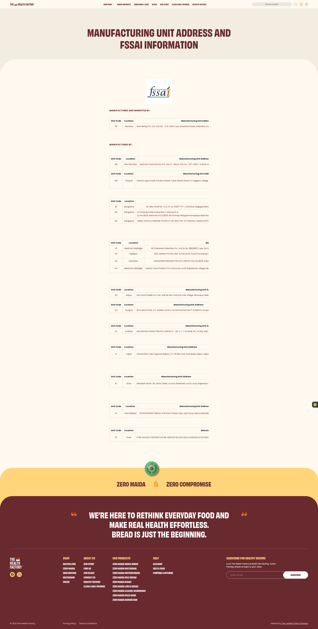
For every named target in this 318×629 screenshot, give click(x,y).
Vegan (66, 581)
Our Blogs (89, 572)
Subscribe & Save (141, 4)
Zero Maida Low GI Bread (125, 586)
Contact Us (89, 577)
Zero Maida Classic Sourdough (129, 590)
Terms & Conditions (88, 624)
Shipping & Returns (163, 572)
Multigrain (69, 577)
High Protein (69, 572)
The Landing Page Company (295, 624)
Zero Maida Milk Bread (125, 577)
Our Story (164, 4)
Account (157, 563)
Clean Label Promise (180, 4)
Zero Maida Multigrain (125, 568)
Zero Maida (69, 568)
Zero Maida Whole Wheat (125, 563)
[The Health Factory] (22, 4)
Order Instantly (124, 4)
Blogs (154, 4)
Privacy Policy (69, 624)
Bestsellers (69, 563)
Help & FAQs (159, 568)
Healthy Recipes (199, 4)
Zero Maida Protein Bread (126, 572)
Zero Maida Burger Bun (125, 599)
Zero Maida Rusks (122, 581)
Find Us (87, 568)
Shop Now (107, 4)
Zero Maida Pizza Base (124, 595)
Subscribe (296, 574)
